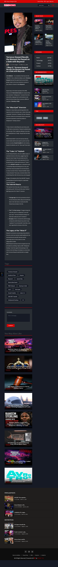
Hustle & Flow (12, 275)
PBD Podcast (11, 286)
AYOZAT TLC (40, 558)
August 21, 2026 (25, 526)
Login (47, 1)
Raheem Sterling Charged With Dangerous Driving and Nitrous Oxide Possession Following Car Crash (18, 423)
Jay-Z (9, 289)
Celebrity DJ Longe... (20, 512)
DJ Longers (15, 64)
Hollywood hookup (13, 300)
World (38, 57)
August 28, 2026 (38, 30)
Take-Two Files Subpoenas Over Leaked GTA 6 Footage (18, 462)
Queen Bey (20, 279)
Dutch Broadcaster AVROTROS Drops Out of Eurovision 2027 (18, 480)
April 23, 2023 (26, 506)
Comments (9, 312)
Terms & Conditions (17, 555)
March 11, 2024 (24, 499)
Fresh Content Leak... (20, 532)
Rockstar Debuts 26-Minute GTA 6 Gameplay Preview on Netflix (18, 350)
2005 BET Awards (12, 296)
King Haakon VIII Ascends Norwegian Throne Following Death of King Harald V (18, 367)
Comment (10, 325)
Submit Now (40, 1)
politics (39, 118)
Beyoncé (10, 279)
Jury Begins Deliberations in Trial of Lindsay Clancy (18, 387)
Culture (38, 66)
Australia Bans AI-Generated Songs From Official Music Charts (18, 443)
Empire (22, 275)
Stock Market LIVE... (19, 505)
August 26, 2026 (45, 99)
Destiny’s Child (23, 286)
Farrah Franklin (12, 293)
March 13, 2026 (24, 64)
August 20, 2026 (25, 533)
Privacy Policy (26, 555)
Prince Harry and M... (19, 539)
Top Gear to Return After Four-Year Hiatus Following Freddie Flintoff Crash (18, 406)
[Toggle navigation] (52, 5)
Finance (38, 63)
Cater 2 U (22, 293)
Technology (39, 60)
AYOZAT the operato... (20, 497)
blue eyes (17, 289)
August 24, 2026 (48, 84)
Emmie (41, 84)
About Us (37, 555)
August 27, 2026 (46, 106)
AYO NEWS (19, 506)
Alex (18, 499)
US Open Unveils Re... (20, 524)
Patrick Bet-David (12, 282)
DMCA (32, 555)
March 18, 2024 (25, 514)
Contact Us (43, 555)
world (45, 118)
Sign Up (51, 1)
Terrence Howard (12, 272)
